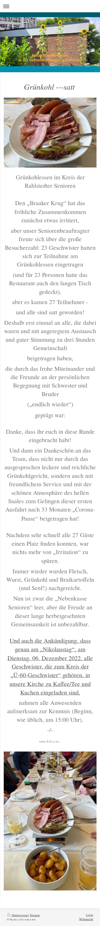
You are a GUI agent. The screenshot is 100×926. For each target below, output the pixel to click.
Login (89, 915)
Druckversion (19, 915)
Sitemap (35, 915)
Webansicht (86, 919)
